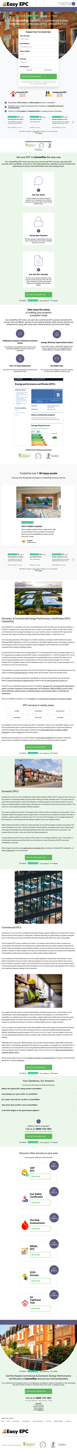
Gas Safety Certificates (14, 688)
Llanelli (16, 711)
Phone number (25, 51)
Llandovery (16, 717)
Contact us (40, 1410)
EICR (8, 1421)
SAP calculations (43, 688)
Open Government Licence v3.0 (57, 680)
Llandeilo (60, 717)
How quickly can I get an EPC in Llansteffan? (20, 1094)
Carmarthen (38, 711)
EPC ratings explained (44, 738)
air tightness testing (33, 691)
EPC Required (24, 67)
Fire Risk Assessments (30, 688)
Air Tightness (26, 1421)
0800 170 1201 (44, 1129)
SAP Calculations (38, 1421)
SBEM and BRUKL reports (58, 688)
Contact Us (20, 732)
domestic (32, 699)
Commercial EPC (58, 686)
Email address (24, 43)
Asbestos (68, 1421)
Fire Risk (48, 1421)
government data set (20, 673)
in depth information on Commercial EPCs (41, 1058)
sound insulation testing (48, 691)
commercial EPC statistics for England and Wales (55, 699)
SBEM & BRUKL (58, 1421)
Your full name (25, 36)
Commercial (48, 70)
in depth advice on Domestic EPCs (33, 848)
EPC (3, 1421)
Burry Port (38, 717)
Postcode (23, 59)
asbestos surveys (20, 691)
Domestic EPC (47, 686)
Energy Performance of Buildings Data (21, 680)
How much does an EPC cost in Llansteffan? (19, 1105)
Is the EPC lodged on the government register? (20, 1110)
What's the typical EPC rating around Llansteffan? (22, 1089)
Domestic (29, 70)
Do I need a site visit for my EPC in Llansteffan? (21, 1099)
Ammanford (60, 711)
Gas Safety (16, 1421)
